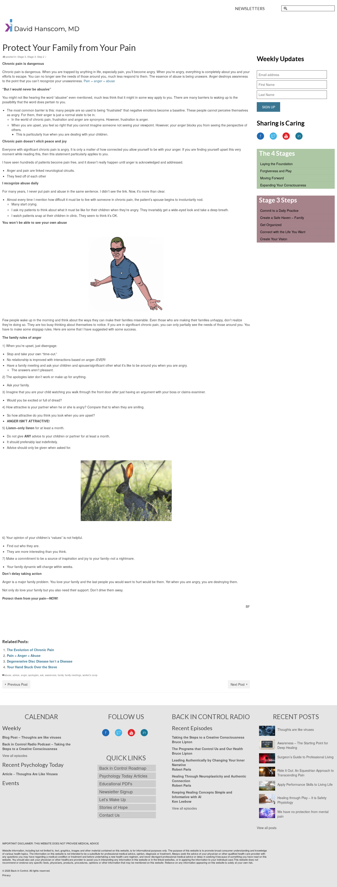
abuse (8, 675)
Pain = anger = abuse (99, 81)
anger (24, 675)
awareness (50, 675)
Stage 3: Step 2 (35, 56)
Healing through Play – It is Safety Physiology (301, 800)
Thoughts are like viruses (295, 729)
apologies (33, 675)
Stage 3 (21, 56)
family (61, 675)
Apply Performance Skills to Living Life (305, 784)
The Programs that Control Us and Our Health (207, 748)
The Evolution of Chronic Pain (30, 649)
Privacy (6, 875)
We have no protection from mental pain (303, 814)
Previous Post (18, 684)
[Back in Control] (42, 26)
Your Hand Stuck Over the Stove (32, 667)
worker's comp (90, 675)
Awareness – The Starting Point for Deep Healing (302, 745)
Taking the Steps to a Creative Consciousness (36, 746)
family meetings (73, 675)
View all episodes (14, 755)
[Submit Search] (284, 8)
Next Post (238, 684)
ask (42, 675)
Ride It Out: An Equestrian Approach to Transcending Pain (305, 772)
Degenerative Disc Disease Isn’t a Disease (39, 661)
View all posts (266, 827)
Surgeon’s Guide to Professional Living (305, 757)
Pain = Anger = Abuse (24, 655)
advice (16, 675)
